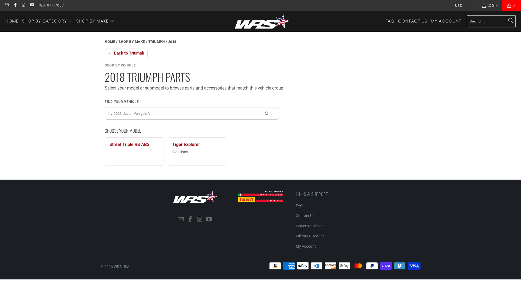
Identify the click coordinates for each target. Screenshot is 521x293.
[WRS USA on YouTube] (32, 5)
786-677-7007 (51, 5)
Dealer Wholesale (310, 226)
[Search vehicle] (267, 113)
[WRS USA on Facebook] (14, 5)
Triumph (156, 42)
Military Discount (310, 236)
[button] (47, 21)
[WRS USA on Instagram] (23, 5)
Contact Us (305, 216)
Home (110, 42)
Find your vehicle (122, 102)
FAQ (299, 205)
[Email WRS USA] (6, 5)
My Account (306, 246)
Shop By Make (132, 42)
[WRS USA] (262, 21)
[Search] (511, 21)
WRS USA (121, 267)
